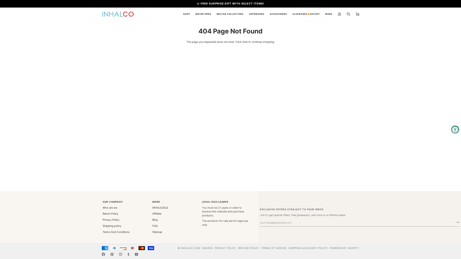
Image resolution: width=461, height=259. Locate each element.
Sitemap (157, 232)
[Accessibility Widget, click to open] (455, 130)
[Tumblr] (128, 254)
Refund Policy (248, 248)
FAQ (155, 226)
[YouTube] (136, 254)
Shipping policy (112, 226)
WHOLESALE (160, 207)
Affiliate (156, 213)
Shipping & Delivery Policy (308, 248)
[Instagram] (120, 254)
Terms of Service (274, 248)
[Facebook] (103, 254)
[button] (186, 14)
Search (207, 248)
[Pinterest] (112, 254)
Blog (155, 219)
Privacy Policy (111, 219)
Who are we (110, 207)
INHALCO (187, 248)
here (245, 42)
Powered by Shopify (344, 248)
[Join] (456, 222)
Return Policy (110, 213)
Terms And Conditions (116, 232)
